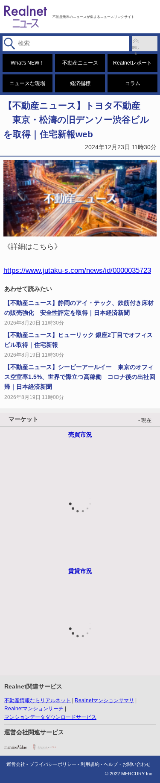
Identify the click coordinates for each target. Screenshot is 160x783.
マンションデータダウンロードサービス (50, 717)
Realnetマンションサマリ (104, 700)
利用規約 (90, 764)
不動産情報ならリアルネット (37, 700)
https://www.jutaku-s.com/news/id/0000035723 (77, 270)
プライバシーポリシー (52, 764)
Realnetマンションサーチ (34, 709)
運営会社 (15, 764)
